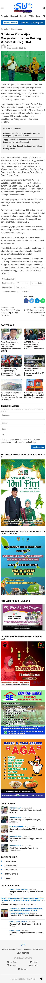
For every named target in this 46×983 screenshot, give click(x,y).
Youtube (35, 965)
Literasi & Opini (6, 900)
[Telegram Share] (37, 300)
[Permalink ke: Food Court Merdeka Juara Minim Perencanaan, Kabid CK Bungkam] (34, 361)
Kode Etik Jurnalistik (12, 949)
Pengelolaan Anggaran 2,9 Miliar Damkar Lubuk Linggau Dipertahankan (34, 394)
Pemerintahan (35, 900)
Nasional (24, 889)
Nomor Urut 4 (37, 283)
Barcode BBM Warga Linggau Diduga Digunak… (25, 839)
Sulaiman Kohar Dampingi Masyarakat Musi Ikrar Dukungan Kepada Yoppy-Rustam (21, 134)
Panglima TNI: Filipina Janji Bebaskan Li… (25, 916)
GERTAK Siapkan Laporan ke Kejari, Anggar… (25, 820)
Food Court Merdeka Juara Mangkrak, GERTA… (25, 811)
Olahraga (25, 900)
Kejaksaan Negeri (16, 827)
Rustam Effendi (12, 874)
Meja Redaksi (23, 953)
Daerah (31, 898)
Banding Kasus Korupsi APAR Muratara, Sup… (26, 830)
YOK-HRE (8, 878)
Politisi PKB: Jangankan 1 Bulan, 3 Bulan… (19, 904)
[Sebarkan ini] (26, 300)
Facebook (13, 962)
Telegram (24, 969)
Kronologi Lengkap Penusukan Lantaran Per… (26, 933)
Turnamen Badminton (10, 291)
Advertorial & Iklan (9, 898)
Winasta (25, 291)
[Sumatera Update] (23, 7)
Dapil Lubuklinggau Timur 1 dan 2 (15, 283)
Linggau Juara (11, 865)
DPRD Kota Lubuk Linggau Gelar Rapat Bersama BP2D (34, 311)
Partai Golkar (7, 287)
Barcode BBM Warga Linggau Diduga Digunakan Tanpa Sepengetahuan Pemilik (11, 371)
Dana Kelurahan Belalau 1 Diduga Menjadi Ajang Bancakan (11, 311)
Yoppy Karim (10, 861)
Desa (37, 898)
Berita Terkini (14, 889)
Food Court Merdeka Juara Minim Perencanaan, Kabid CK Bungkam (34, 371)
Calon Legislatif (8, 279)
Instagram (13, 965)
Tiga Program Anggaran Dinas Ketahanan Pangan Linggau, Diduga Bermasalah (11, 396)
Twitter (35, 962)
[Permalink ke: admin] (3, 46)
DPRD (41, 898)
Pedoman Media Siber (33, 949)
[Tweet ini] (31, 300)
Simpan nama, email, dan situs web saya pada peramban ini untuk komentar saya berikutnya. (20, 440)
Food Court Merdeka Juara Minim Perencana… (23, 849)
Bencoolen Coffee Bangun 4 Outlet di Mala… (25, 925)
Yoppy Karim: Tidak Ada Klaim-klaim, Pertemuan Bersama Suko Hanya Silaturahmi (21, 140)
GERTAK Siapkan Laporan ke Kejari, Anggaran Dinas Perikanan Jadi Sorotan (34, 345)
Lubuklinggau (15, 808)
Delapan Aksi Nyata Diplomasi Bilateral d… (26, 892)
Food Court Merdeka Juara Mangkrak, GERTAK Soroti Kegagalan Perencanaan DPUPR (11, 346)
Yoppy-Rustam (11, 870)
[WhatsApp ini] (42, 300)
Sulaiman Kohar (22, 287)
